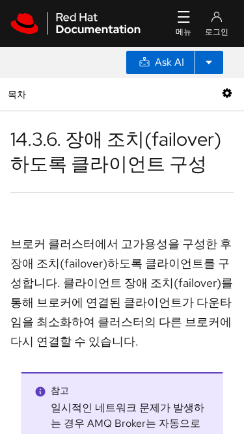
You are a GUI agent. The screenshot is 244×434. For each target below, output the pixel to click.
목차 (18, 94)
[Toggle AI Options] (209, 62)
